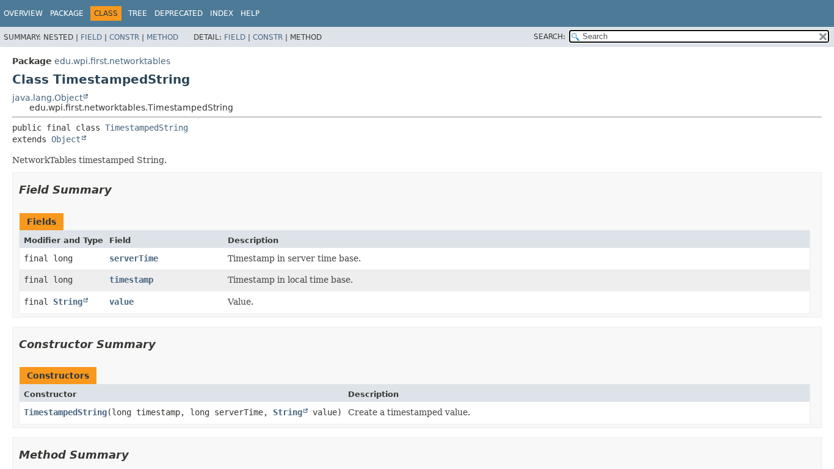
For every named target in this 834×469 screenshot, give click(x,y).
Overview (23, 13)
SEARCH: (549, 36)
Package (67, 13)
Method (162, 37)
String (67, 302)
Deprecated (178, 13)
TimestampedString (146, 128)
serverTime (133, 258)
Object (66, 139)
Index (221, 13)
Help (250, 13)
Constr (124, 37)
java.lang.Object (47, 98)
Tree (137, 13)
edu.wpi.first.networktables (112, 61)
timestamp (131, 280)
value (121, 302)
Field (91, 37)
